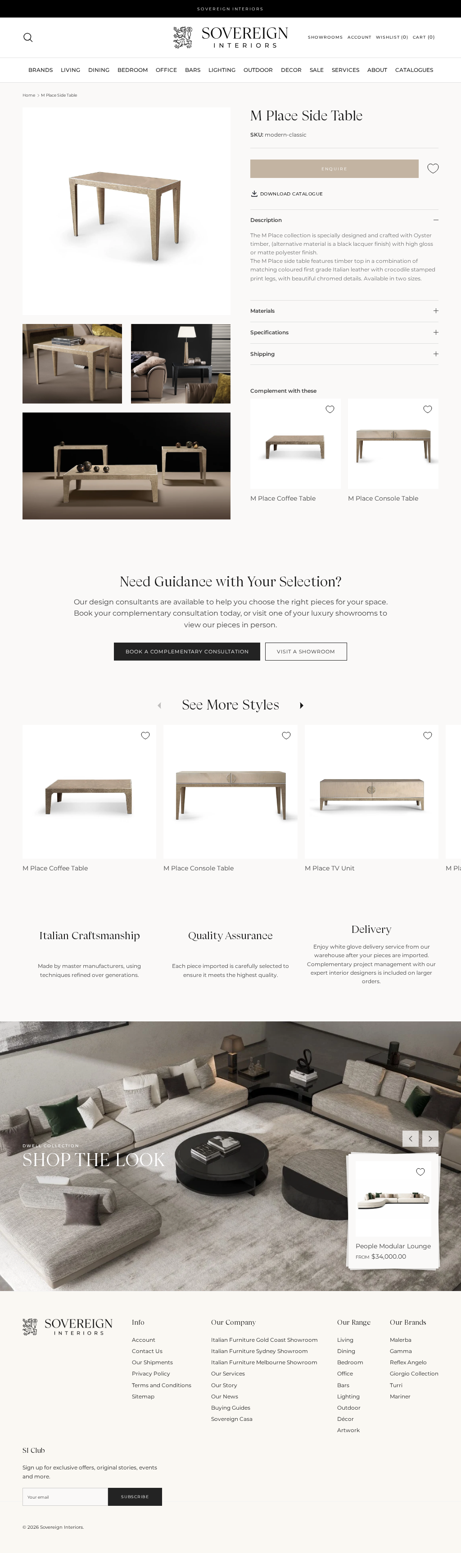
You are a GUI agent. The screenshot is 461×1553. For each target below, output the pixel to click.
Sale (317, 70)
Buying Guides (230, 1407)
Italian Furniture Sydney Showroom (259, 1351)
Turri (396, 1385)
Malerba (400, 1339)
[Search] (28, 37)
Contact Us (147, 1351)
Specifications (269, 332)
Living (345, 1339)
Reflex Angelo (408, 1362)
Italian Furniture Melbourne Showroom (264, 1362)
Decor (291, 70)
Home (29, 95)
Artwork (348, 1430)
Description (266, 220)
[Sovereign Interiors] (230, 38)
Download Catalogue (290, 194)
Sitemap (143, 1396)
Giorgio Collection (414, 1373)
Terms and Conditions (161, 1385)
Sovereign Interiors (61, 1527)
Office (345, 1373)
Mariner (400, 1396)
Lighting (221, 70)
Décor (345, 1418)
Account (143, 1339)
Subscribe (135, 1496)
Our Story (224, 1385)
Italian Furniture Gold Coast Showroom (264, 1339)
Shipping (262, 354)
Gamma (401, 1351)
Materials (262, 310)
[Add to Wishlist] (433, 169)
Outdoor (258, 70)
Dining (346, 1351)
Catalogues (414, 70)
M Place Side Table (59, 95)
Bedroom (350, 1362)
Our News (224, 1396)
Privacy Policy (151, 1373)
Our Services (228, 1373)
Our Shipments (152, 1362)
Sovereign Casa (232, 1418)
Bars (192, 70)
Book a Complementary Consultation (187, 651)
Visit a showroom (306, 651)
